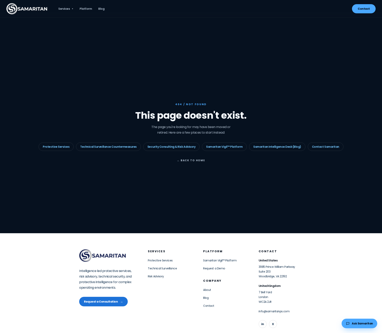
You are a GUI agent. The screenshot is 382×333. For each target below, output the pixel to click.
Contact (364, 9)
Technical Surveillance (162, 268)
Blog (101, 9)
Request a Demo (214, 268)
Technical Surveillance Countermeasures (108, 147)
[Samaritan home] (26, 8)
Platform (86, 9)
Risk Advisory (156, 276)
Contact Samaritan (325, 147)
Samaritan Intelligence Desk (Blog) (277, 147)
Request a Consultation (103, 302)
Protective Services (56, 147)
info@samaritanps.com (274, 311)
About (207, 290)
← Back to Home (191, 160)
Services (65, 9)
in (262, 324)
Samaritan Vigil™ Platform (224, 147)
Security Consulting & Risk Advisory (171, 147)
